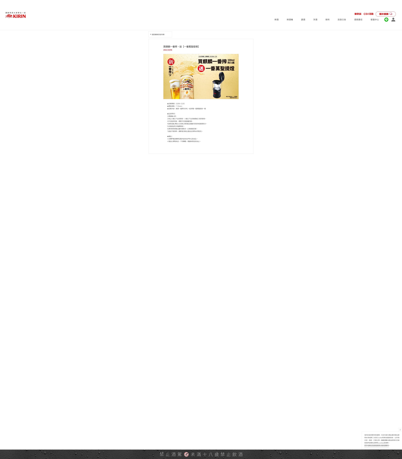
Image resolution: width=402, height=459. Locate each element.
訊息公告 (342, 19)
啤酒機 (290, 19)
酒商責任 (358, 19)
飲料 (327, 19)
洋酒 (315, 19)
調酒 (303, 19)
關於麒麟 (383, 14)
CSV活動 (369, 14)
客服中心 (375, 19)
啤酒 (276, 19)
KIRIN (15, 15)
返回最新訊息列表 (158, 34)
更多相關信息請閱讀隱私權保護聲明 (376, 445)
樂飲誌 (357, 14)
